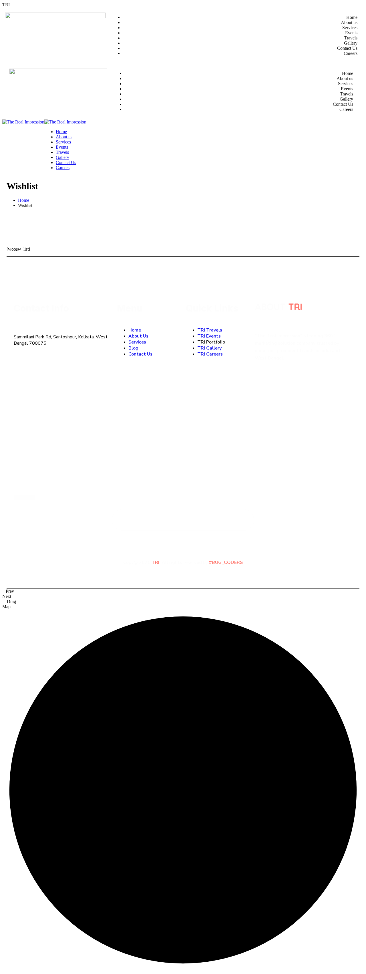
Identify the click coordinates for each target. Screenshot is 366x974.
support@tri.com (32, 479)
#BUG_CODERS (226, 562)
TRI (295, 306)
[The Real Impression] (23, 121)
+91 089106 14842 (35, 457)
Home (23, 200)
